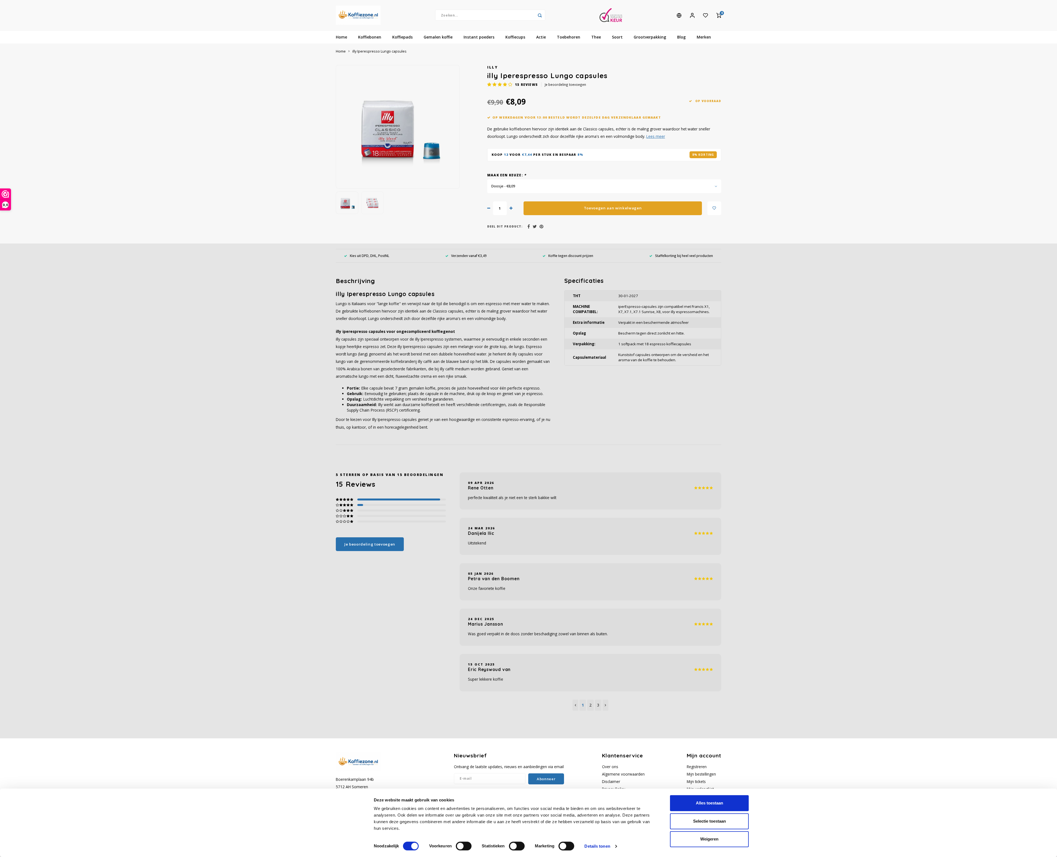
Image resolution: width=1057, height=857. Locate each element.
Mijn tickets (696, 781)
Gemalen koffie (438, 37)
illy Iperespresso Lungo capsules (379, 51)
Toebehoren (568, 37)
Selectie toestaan (709, 821)
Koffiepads (402, 37)
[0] (718, 15)
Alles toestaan (709, 803)
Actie (541, 37)
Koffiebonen (369, 37)
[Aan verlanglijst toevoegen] (714, 208)
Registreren (697, 766)
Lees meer (655, 136)
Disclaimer (611, 781)
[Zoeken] (539, 15)
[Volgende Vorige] (605, 705)
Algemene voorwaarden (623, 774)
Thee (596, 37)
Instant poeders (479, 37)
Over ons (610, 766)
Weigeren (709, 839)
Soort (617, 37)
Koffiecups (515, 37)
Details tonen (597, 846)
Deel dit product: (505, 226)
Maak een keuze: (506, 175)
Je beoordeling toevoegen (565, 84)
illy (492, 67)
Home (341, 37)
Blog (681, 37)
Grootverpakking (650, 37)
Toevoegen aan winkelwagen (613, 208)
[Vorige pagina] (575, 705)
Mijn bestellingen (701, 774)
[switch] (464, 846)
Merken (704, 37)
